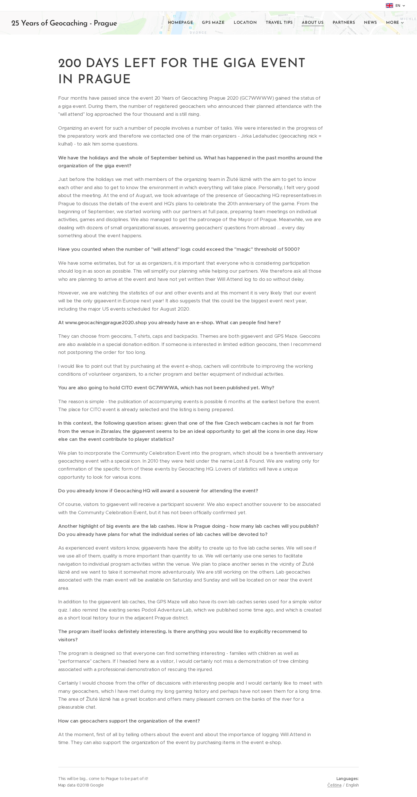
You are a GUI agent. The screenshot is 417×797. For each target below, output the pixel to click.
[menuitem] (182, 23)
